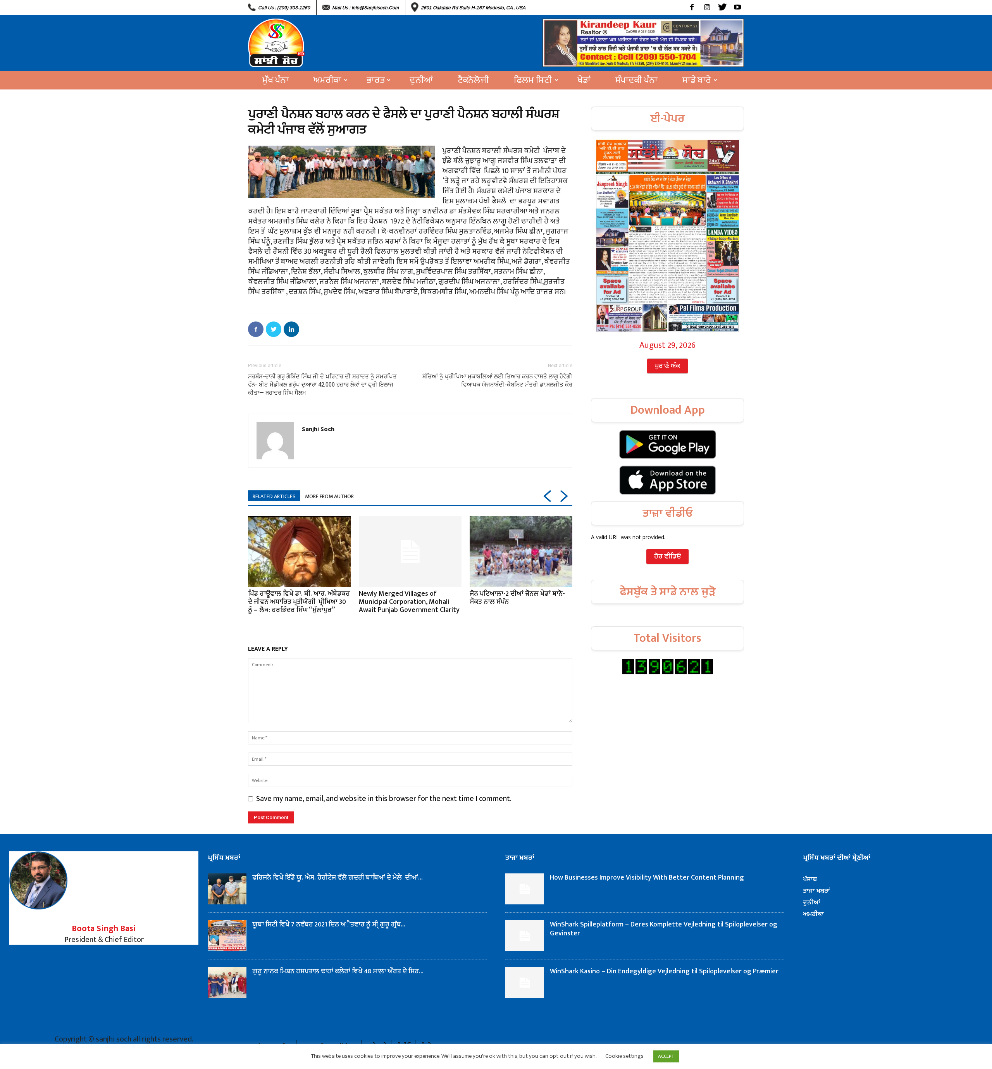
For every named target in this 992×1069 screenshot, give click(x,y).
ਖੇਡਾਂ (584, 80)
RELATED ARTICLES (274, 496)
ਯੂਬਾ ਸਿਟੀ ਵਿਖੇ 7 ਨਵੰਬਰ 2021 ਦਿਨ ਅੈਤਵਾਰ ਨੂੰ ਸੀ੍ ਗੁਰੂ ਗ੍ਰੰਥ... (328, 924)
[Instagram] (707, 7)
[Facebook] (692, 7)
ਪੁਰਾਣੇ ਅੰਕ (667, 366)
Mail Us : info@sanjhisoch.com (365, 7)
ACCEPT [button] (666, 1056)
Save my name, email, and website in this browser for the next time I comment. (384, 798)
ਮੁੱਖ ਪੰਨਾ (275, 80)
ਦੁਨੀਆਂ (421, 80)
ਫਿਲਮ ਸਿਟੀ (533, 80)
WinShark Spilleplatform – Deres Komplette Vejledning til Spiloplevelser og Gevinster (663, 929)
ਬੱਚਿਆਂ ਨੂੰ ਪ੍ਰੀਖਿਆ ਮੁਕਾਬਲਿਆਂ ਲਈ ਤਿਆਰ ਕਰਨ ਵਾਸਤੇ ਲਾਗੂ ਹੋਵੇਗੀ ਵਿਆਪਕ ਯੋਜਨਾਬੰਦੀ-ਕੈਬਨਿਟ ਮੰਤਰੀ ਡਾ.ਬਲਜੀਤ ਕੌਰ (497, 380)
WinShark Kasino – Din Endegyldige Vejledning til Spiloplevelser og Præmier (664, 971)
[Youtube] (737, 7)
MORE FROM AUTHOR (329, 496)
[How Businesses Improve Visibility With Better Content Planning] (524, 888)
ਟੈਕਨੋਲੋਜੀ (473, 80)
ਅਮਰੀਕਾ (327, 80)
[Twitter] (722, 7)
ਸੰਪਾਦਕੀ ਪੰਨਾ (636, 80)
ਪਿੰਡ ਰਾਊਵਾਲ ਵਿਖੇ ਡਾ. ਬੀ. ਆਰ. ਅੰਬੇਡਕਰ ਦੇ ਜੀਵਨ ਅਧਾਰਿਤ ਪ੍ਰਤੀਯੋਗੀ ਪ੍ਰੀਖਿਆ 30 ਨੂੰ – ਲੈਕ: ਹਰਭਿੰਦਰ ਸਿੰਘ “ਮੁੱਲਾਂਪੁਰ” (299, 602)
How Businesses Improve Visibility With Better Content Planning (647, 877)
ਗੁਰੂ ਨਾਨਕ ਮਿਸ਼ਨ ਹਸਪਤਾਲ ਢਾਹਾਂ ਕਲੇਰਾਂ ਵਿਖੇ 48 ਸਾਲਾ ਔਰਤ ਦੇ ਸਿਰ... (338, 971)
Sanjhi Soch (318, 429)
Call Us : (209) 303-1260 (284, 7)
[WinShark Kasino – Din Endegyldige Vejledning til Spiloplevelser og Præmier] (524, 982)
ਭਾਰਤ (375, 80)
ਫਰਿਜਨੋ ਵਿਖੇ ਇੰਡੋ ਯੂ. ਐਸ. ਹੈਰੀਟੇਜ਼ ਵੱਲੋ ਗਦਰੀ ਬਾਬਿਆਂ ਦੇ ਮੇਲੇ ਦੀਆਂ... (337, 877)
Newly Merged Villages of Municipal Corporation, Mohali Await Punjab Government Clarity (409, 602)
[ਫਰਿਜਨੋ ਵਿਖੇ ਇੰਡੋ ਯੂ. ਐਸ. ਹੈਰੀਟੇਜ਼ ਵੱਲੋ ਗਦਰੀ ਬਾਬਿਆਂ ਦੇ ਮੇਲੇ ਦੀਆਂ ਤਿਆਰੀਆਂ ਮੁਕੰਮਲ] (227, 888)
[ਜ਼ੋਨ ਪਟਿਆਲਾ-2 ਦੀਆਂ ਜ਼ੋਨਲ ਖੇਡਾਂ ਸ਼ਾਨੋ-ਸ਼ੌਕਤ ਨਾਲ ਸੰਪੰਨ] (521, 551)
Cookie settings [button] (624, 1056)
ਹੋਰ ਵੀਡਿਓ (667, 556)
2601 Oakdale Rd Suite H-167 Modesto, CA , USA (473, 7)
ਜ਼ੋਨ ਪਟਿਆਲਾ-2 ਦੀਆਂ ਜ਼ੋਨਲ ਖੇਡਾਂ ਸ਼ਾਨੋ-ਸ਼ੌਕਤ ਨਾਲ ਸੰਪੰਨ (517, 598)
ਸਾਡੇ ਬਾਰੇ (696, 80)
